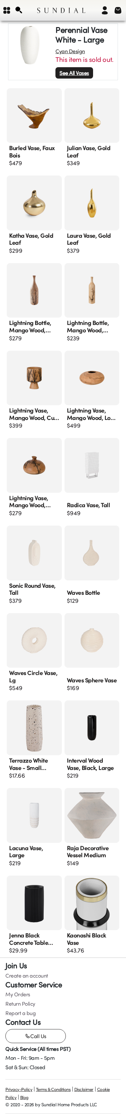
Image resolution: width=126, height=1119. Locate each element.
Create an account (26, 975)
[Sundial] (61, 10)
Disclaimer (83, 1089)
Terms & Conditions (53, 1089)
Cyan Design (70, 51)
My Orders (17, 994)
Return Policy (20, 1003)
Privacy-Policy (18, 1089)
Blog (24, 1097)
